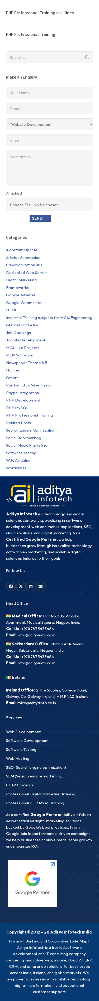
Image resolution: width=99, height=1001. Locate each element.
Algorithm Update (21, 249)
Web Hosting (18, 758)
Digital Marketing (21, 279)
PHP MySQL (17, 407)
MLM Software (19, 354)
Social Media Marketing (27, 445)
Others (12, 377)
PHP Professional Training (30, 34)
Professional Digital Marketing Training (41, 793)
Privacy (15, 941)
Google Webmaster (24, 302)
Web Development (23, 731)
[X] (21, 587)
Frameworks (17, 287)
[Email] (41, 587)
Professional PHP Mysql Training (35, 802)
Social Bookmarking (23, 437)
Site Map (79, 941)
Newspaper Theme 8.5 (27, 362)
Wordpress (16, 467)
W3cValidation (19, 460)
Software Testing (21, 452)
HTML (11, 309)
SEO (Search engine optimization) (36, 767)
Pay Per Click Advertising (28, 385)
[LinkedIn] (31, 587)
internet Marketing (23, 324)
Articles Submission (23, 257)
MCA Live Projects (23, 347)
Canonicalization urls (24, 264)
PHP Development (23, 400)
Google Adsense (21, 294)
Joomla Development (25, 339)
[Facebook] (11, 587)
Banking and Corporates (47, 941)
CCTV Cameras (20, 784)
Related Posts (18, 422)
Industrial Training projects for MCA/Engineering (49, 317)
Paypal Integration (22, 392)
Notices (13, 370)
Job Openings (18, 332)
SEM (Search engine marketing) (34, 775)
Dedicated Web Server (27, 272)
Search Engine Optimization (31, 430)
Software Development (27, 740)
